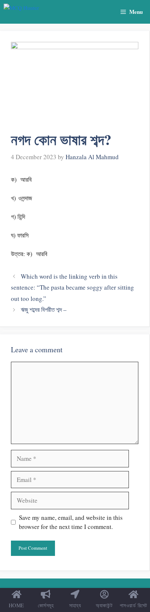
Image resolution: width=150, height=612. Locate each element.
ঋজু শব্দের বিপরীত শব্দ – (44, 309)
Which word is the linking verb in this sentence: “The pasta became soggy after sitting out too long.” (72, 287)
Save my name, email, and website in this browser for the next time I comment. (71, 522)
